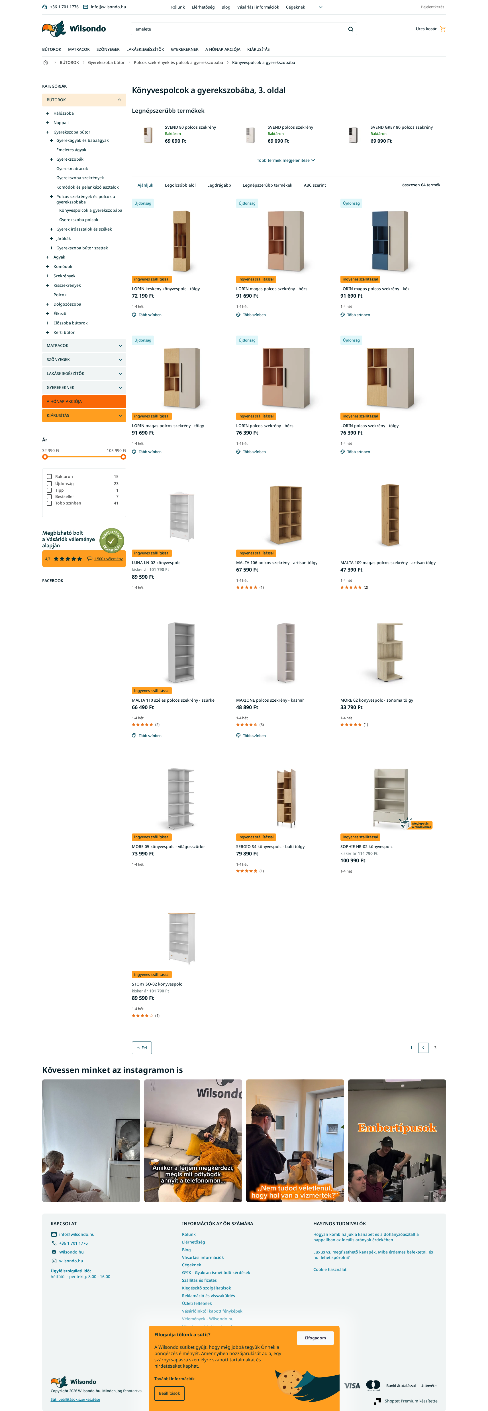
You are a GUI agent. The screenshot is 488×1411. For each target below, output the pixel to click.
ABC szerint (315, 185)
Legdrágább (219, 185)
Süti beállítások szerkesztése (75, 1399)
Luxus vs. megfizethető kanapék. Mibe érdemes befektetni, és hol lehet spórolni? (373, 1254)
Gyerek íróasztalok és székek (84, 229)
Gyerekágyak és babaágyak (82, 140)
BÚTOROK (56, 99)
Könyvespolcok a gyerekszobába (90, 210)
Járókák (63, 238)
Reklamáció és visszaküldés (208, 1295)
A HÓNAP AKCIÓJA (64, 401)
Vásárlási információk (258, 7)
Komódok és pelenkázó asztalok (87, 187)
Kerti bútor (64, 332)
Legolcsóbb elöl (180, 185)
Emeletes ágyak (71, 149)
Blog (226, 7)
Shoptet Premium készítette (411, 1401)
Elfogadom (315, 1338)
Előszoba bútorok (71, 323)
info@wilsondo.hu (77, 1234)
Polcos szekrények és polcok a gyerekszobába (85, 199)
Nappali (61, 122)
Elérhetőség (203, 7)
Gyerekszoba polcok (78, 219)
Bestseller (87, 496)
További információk (174, 1378)
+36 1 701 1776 (73, 1243)
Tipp (87, 490)
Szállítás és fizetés (199, 1280)
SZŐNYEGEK (58, 359)
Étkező (60, 313)
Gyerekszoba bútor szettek (82, 248)
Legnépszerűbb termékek (267, 185)
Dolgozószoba (67, 304)
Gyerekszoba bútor (72, 132)
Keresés (350, 29)
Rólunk (178, 7)
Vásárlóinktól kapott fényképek (212, 1311)
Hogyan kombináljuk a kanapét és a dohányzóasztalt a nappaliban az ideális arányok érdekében (366, 1237)
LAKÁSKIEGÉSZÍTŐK (65, 373)
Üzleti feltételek (197, 1303)
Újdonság (87, 483)
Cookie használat (329, 1269)
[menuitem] (51, 49)
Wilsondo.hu (71, 1252)
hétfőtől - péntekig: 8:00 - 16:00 (80, 1273)
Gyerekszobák (69, 159)
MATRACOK (57, 345)
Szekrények (64, 275)
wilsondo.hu (71, 1260)
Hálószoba (64, 113)
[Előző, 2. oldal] (423, 1048)
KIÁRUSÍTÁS (58, 415)
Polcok (60, 294)
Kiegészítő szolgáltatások (206, 1288)
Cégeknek (295, 7)
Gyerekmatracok (72, 168)
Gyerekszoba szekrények (80, 177)
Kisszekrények (67, 285)
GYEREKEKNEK (60, 387)
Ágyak (59, 257)
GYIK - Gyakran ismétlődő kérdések (216, 1272)
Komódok (63, 266)
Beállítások (169, 1393)
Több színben (87, 503)
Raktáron (87, 476)
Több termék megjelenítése (283, 160)
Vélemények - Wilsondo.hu (208, 1318)
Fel (144, 1047)
